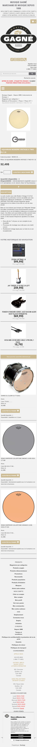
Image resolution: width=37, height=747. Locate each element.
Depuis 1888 (18, 629)
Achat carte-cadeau (18, 588)
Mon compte (18, 597)
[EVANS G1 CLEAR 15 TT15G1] (18, 377)
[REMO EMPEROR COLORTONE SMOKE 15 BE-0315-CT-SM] (18, 440)
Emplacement (18, 615)
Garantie (18, 642)
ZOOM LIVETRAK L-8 (18, 259)
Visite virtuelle (24, 15)
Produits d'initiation (18, 582)
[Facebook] (12, 59)
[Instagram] (15, 59)
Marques (18, 585)
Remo (2, 463)
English (32, 15)
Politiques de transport (18, 648)
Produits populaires (18, 579)
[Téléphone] (25, 59)
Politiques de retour (18, 645)
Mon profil (18, 600)
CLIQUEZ (32, 81)
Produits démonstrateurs (18, 571)
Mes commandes (15, 11)
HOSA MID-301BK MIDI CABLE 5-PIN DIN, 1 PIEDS (19, 341)
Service (12, 13)
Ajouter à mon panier (22, 172)
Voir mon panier (18, 603)
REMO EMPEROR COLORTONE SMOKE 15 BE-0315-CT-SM (18, 459)
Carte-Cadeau (20, 13)
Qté (1, 172)
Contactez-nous (18, 617)
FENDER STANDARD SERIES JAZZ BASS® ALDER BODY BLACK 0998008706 (19, 313)
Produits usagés (18, 568)
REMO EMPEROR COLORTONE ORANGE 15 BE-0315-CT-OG (17, 526)
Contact (6, 13)
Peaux (21, 101)
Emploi (18, 620)
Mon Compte (5, 11)
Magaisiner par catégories (18, 565)
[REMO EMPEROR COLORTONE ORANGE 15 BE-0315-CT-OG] (18, 507)
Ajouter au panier (9, 411)
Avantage (22, 745)
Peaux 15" (28, 101)
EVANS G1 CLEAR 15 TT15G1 (10, 395)
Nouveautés (19, 577)
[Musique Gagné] (18, 39)
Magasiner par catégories (10, 99)
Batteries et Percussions (9, 101)
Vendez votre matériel (9, 15)
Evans (2, 399)
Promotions (18, 574)
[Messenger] (18, 59)
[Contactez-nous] (21, 59)
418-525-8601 (32, 65)
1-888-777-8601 (31, 69)
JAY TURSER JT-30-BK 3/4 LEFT (18, 286)
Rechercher (32, 73)
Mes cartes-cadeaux (18, 609)
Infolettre (30, 13)
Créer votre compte (29, 11)
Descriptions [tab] (6, 192)
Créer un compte (18, 594)
